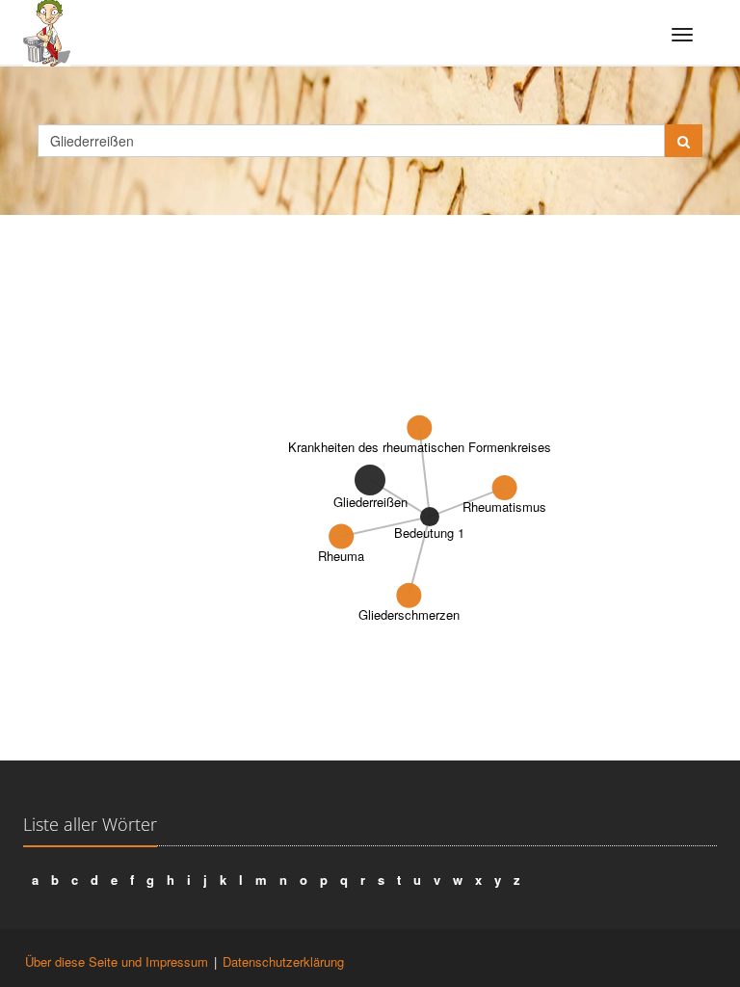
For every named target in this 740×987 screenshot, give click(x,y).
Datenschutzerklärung (283, 961)
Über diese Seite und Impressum (116, 961)
